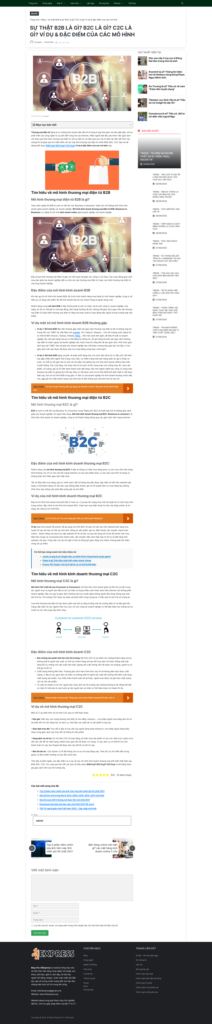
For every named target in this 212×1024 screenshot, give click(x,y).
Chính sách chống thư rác (147, 992)
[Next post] (132, 848)
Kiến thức (75, 3)
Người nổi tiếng (90, 964)
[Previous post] (32, 848)
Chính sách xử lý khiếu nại (147, 987)
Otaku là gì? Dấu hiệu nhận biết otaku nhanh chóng (66, 560)
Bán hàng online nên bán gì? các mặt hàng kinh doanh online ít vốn (103, 848)
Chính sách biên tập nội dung (148, 978)
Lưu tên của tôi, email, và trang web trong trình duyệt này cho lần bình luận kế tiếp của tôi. (76, 925)
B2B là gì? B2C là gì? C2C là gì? (60, 145)
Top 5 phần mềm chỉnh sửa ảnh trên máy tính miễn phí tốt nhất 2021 (72, 791)
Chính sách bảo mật (144, 974)
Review (117, 3)
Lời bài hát (88, 974)
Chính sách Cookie (144, 983)
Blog (34, 13)
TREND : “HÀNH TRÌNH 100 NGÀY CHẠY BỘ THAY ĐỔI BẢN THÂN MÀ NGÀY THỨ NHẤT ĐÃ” (165, 311)
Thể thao (132, 3)
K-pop (86, 983)
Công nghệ (47, 3)
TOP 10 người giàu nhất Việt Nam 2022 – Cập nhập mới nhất (68, 808)
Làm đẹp (90, 3)
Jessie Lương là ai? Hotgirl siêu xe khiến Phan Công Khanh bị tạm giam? (76, 556)
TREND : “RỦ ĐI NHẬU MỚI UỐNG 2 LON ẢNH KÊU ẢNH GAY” (166, 293)
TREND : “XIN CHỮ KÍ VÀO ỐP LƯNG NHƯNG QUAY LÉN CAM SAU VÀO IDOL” (166, 177)
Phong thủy (104, 3)
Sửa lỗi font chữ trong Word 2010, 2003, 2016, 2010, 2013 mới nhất (72, 795)
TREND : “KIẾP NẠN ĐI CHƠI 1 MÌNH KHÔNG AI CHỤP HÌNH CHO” (166, 226)
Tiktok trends (89, 978)
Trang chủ (33, 3)
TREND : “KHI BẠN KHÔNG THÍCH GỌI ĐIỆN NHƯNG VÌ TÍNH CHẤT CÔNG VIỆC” (166, 330)
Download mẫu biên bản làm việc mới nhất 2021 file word (67, 804)
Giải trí (60, 3)
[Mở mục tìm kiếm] (182, 3)
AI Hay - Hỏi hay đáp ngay (147, 955)
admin (39, 42)
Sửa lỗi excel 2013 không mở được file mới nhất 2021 (65, 800)
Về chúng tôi (141, 960)
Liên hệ (139, 964)
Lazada (76, 332)
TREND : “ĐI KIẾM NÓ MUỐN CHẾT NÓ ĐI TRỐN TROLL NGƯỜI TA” (156, 156)
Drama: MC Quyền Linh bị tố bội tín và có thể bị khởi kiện (69, 564)
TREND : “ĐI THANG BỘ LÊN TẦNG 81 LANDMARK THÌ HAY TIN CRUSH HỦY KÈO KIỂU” (167, 258)
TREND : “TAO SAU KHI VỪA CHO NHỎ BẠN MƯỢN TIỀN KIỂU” (166, 275)
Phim (86, 986)
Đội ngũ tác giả (142, 969)
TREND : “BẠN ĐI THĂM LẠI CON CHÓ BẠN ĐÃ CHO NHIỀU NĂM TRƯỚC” (165, 194)
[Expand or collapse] (130, 125)
